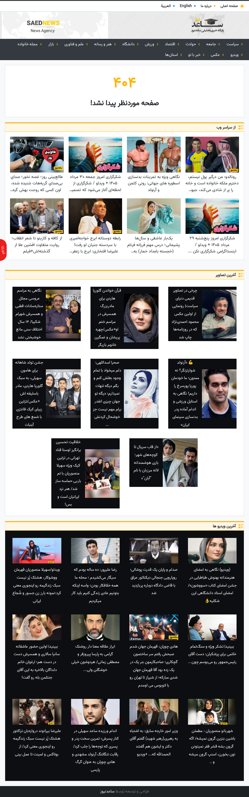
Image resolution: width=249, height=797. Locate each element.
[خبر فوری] (3, 250)
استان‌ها (172, 55)
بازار (51, 44)
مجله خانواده (28, 44)
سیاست (233, 44)
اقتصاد (170, 44)
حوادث (191, 44)
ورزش (150, 44)
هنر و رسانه (103, 44)
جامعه (211, 44)
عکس (216, 55)
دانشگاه (128, 44)
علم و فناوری (74, 44)
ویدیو (235, 55)
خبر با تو (194, 55)
